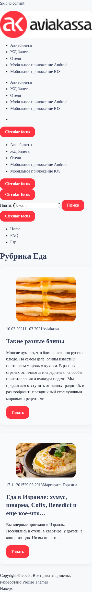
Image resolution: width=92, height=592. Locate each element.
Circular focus (17, 132)
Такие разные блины (35, 341)
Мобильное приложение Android (38, 65)
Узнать (17, 412)
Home (15, 229)
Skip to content (12, 3)
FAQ (14, 235)
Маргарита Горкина (60, 485)
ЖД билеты (20, 52)
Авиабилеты (21, 45)
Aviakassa (50, 329)
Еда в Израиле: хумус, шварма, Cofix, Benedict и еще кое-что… (41, 505)
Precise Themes (35, 582)
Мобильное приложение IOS (35, 71)
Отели (15, 58)
